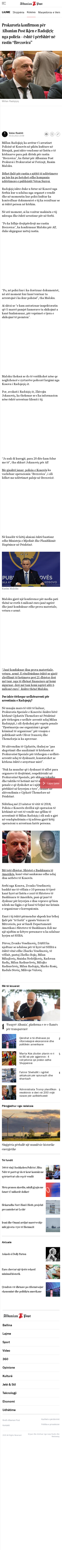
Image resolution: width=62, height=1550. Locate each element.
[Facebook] (46, 134)
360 (5, 1359)
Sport (6, 1342)
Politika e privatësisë (50, 1424)
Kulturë (7, 1376)
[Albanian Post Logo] (31, 3)
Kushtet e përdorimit (50, 1419)
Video (6, 1350)
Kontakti (6, 1425)
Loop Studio (51, 1434)
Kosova (31, 12)
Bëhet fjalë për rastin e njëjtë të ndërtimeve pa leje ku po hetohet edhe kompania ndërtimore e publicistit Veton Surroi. (30, 177)
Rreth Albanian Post (11, 1420)
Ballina (7, 1325)
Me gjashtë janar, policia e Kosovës (24, 470)
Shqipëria (18, 12)
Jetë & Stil (9, 1384)
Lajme (6, 12)
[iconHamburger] (4, 3)
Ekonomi (9, 1401)
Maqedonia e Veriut (50, 12)
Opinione (9, 1367)
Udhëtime (9, 1410)
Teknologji (10, 1393)
